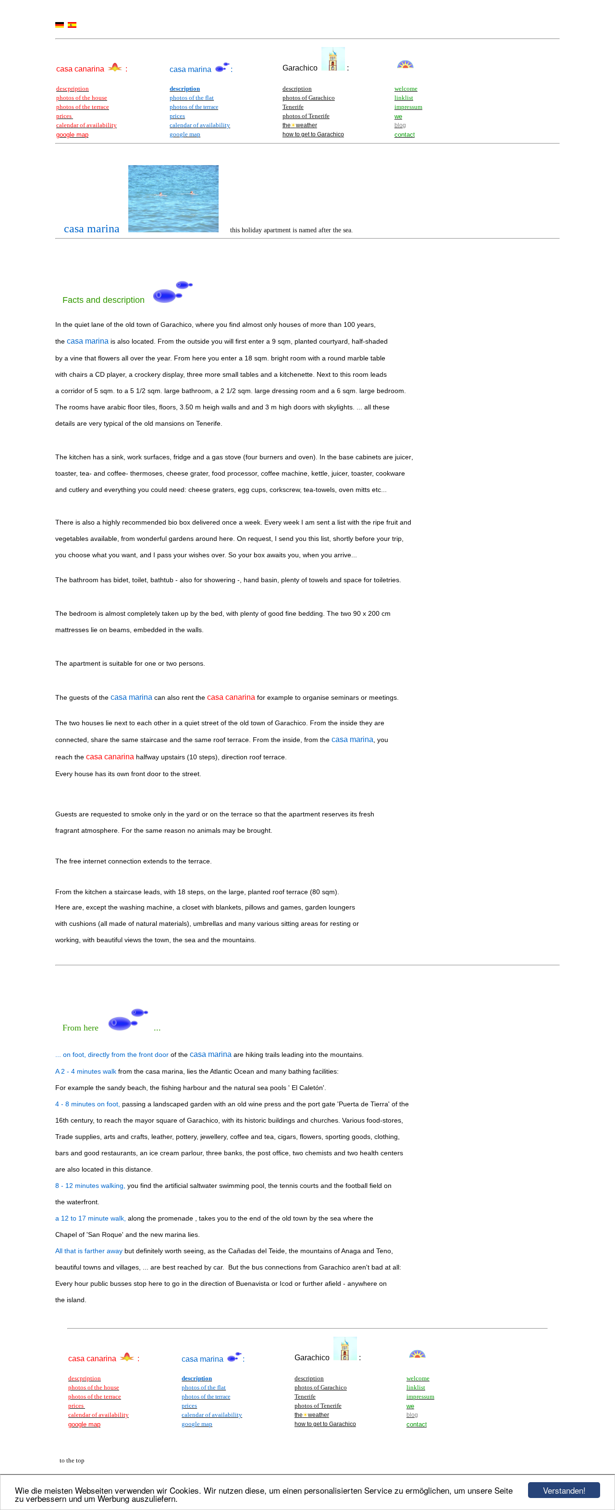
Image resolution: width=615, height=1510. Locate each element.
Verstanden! (564, 1490)
